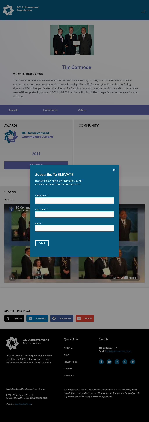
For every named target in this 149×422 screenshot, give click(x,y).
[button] (114, 170)
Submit (42, 243)
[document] (74, 211)
